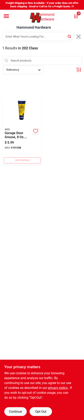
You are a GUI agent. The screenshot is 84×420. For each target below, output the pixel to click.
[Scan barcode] (78, 36)
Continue (15, 411)
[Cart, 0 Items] (76, 16)
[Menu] (6, 16)
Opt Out (40, 411)
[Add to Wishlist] (35, 131)
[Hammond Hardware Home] (42, 18)
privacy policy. (58, 388)
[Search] (70, 36)
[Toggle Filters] (78, 69)
